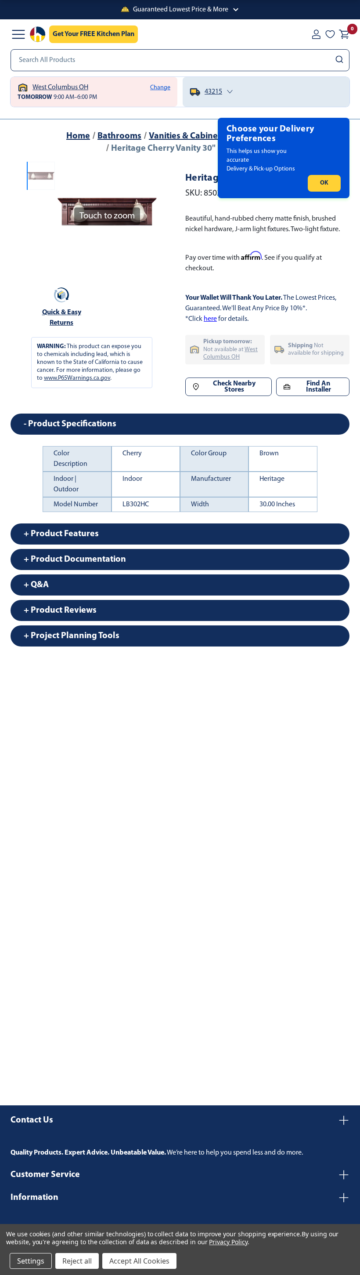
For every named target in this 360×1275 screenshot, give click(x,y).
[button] (180, 9)
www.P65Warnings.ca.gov (77, 378)
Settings (30, 1261)
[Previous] (69, 211)
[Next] (145, 211)
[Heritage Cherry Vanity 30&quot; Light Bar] (41, 176)
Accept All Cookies (139, 1261)
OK (324, 183)
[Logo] (38, 34)
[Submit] (340, 60)
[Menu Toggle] (18, 34)
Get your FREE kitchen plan (93, 34)
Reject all (77, 1261)
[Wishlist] (330, 34)
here (210, 319)
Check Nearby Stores (234, 386)
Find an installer (318, 386)
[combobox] (180, 60)
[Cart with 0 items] (344, 34)
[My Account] (316, 34)
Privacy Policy (228, 1242)
